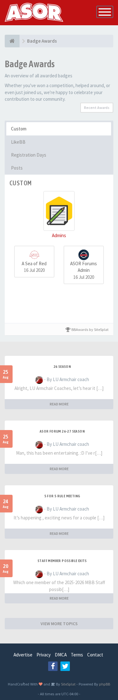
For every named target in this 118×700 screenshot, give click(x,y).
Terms (77, 655)
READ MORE (59, 404)
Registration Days (28, 155)
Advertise (23, 655)
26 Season (62, 366)
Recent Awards (97, 107)
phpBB (104, 683)
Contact (95, 655)
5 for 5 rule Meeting (62, 496)
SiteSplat (68, 683)
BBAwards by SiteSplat (89, 329)
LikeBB (18, 142)
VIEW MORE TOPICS (59, 623)
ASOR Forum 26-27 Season (62, 431)
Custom (18, 129)
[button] (59, 215)
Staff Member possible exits (62, 561)
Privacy (44, 655)
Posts (17, 168)
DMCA (61, 655)
